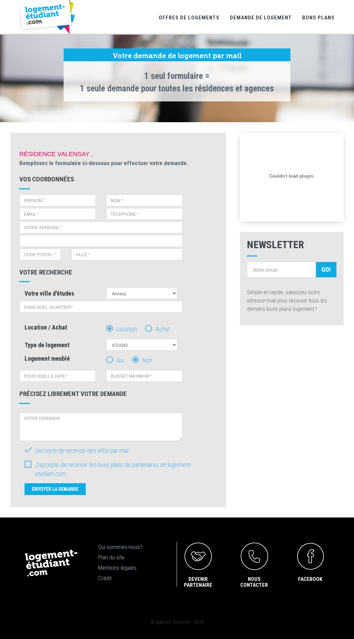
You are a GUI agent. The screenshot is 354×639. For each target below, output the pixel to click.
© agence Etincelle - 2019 (177, 622)
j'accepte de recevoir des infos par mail (82, 450)
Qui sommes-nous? (120, 546)
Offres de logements (189, 18)
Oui (120, 360)
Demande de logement (261, 18)
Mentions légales (117, 567)
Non (147, 360)
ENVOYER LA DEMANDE (55, 489)
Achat (163, 329)
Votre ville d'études (49, 293)
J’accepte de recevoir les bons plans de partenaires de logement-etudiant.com (113, 469)
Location (127, 329)
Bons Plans (318, 18)
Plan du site (111, 557)
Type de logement (47, 345)
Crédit (105, 578)
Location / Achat (46, 327)
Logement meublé (47, 358)
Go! (326, 269)
